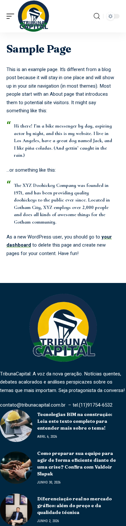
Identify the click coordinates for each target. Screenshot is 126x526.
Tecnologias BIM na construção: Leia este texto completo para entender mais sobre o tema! (74, 421)
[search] (96, 16)
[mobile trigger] (11, 16)
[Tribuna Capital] (33, 16)
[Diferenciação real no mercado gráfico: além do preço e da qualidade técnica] (16, 510)
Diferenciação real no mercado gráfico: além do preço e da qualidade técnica (74, 505)
